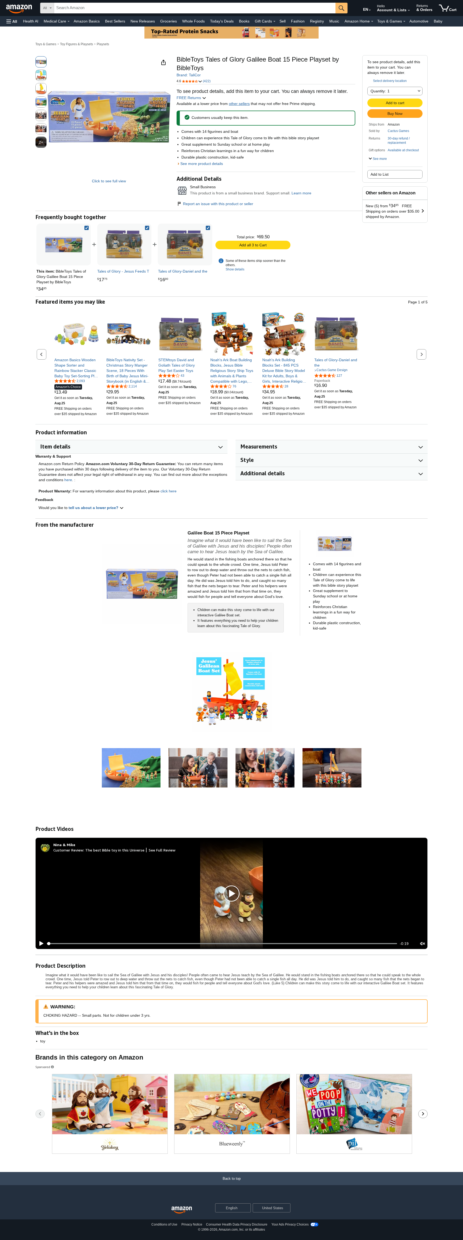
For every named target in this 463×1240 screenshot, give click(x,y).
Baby (438, 21)
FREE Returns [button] (189, 98)
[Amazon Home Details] (372, 21)
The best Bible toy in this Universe (114, 850)
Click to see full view (109, 181)
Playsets (103, 44)
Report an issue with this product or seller (218, 204)
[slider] (222, 943)
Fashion (298, 21)
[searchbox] (194, 8)
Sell (282, 21)
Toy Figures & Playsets (76, 44)
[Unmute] (422, 944)
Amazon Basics (87, 21)
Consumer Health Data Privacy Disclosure (236, 1224)
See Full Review (162, 850)
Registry (317, 21)
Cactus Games (398, 131)
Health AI (30, 21)
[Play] (40, 943)
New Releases (142, 21)
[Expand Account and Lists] (409, 10)
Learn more (301, 193)
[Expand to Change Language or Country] (370, 10)
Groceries (168, 21)
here (68, 480)
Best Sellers (115, 21)
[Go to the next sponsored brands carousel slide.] (423, 1114)
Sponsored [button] (42, 1067)
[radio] (41, 61)
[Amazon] (19, 8)
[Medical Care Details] (69, 21)
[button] (12, 21)
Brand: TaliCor (189, 75)
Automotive (418, 21)
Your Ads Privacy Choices (290, 1224)
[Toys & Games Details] (404, 21)
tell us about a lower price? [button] (94, 508)
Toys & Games (45, 44)
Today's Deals (222, 21)
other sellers (239, 103)
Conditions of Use (164, 1224)
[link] (124, 244)
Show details (235, 269)
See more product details (201, 163)
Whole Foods (193, 21)
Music (334, 21)
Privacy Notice (191, 1224)
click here (168, 491)
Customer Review (68, 850)
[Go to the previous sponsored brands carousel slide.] (40, 1114)
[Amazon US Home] (181, 1210)
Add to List (380, 174)
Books (244, 21)
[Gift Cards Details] (274, 21)
